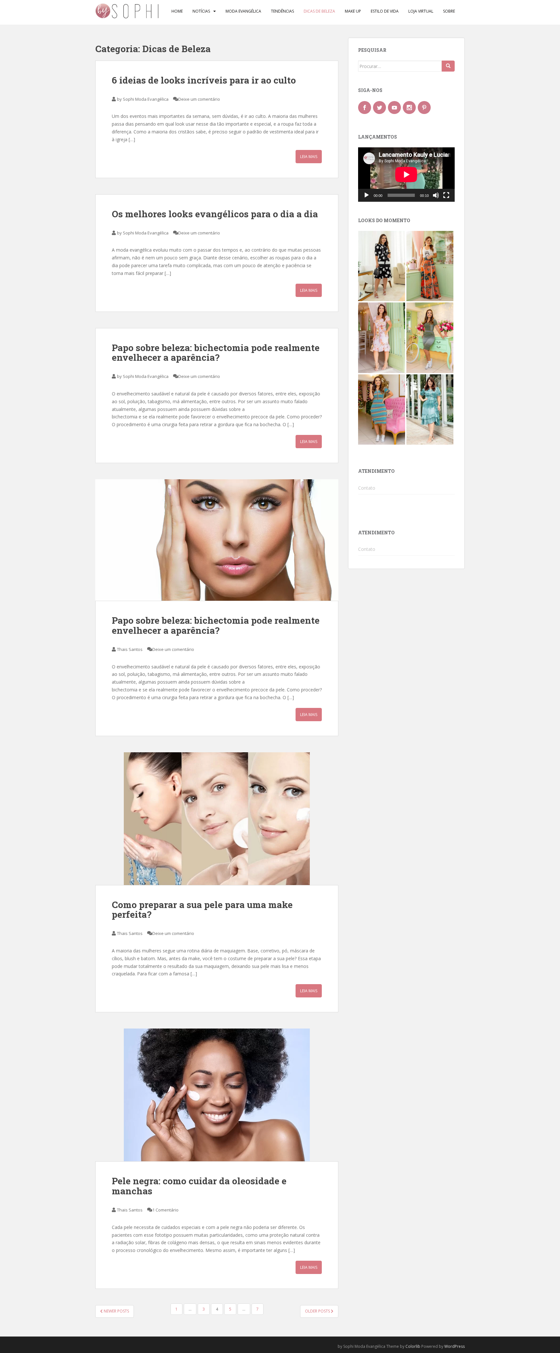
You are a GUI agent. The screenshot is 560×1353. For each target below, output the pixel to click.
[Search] (448, 66)
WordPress (454, 1346)
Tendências (282, 11)
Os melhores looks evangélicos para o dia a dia (215, 214)
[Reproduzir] (366, 195)
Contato (366, 488)
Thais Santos (130, 649)
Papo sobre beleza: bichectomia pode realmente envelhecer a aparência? (216, 353)
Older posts (318, 1311)
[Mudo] (436, 195)
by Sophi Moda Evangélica (143, 99)
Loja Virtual (420, 11)
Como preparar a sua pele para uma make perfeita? (202, 910)
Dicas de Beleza (319, 11)
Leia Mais (308, 156)
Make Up (353, 11)
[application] (406, 174)
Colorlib (412, 1346)
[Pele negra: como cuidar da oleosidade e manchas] (216, 1095)
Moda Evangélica (243, 11)
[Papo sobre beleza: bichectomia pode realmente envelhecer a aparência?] (216, 540)
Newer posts (116, 1311)
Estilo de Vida (385, 11)
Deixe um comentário (199, 99)
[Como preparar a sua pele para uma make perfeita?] (216, 818)
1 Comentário (165, 1210)
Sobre (449, 11)
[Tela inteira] (446, 195)
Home (177, 11)
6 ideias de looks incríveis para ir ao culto (204, 80)
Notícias (201, 11)
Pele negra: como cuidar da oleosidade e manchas (199, 1186)
